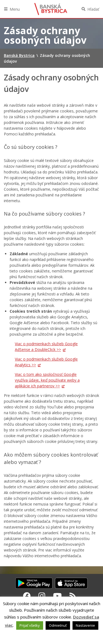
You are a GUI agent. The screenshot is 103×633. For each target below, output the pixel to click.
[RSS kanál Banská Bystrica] (72, 596)
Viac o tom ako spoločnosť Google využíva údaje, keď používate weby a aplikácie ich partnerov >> (47, 380)
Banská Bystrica (50, 9)
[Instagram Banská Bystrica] (41, 596)
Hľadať (93, 9)
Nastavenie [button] (85, 625)
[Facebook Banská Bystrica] (27, 596)
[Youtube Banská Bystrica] (57, 596)
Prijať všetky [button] (30, 625)
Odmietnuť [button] (58, 625)
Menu (15, 9)
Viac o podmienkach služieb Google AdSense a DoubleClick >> (46, 346)
